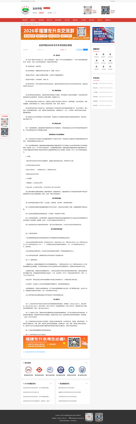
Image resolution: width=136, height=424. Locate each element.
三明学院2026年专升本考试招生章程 (67, 396)
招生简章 (41, 20)
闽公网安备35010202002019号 (77, 418)
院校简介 (33, 20)
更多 (87, 362)
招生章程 (34, 24)
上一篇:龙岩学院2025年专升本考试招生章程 (34, 352)
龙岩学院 (29, 24)
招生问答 (91, 20)
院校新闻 (95, 101)
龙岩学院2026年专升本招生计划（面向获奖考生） (106, 88)
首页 (22, 24)
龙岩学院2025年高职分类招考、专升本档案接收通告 (36, 396)
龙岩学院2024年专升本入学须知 (106, 92)
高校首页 (24, 20)
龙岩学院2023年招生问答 (105, 105)
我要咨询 (107, 20)
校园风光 (75, 20)
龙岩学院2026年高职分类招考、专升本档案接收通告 (36, 388)
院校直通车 (112, 1)
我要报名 (99, 20)
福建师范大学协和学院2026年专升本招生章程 (70, 392)
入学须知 (83, 20)
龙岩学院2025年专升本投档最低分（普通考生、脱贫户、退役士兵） (40, 401)
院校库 (25, 24)
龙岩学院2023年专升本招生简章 (106, 96)
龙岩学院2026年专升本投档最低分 (106, 83)
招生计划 (49, 20)
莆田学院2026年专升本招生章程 (66, 388)
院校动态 (96, 57)
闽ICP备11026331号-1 (62, 418)
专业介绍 (67, 20)
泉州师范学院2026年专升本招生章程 (67, 401)
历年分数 (103, 63)
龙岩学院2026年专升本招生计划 (31, 392)
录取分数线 (58, 20)
